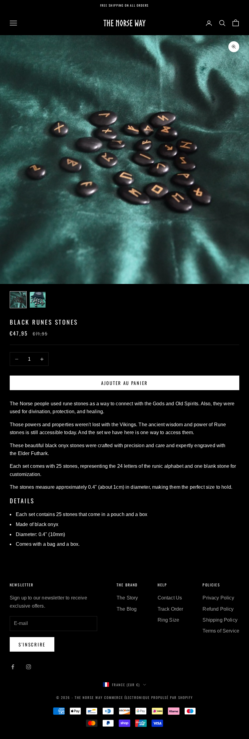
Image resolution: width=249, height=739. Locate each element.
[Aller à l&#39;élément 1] (18, 299)
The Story (127, 597)
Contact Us (170, 597)
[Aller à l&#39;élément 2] (37, 299)
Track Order (170, 609)
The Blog (127, 609)
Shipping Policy (220, 620)
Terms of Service (221, 630)
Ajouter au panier (124, 383)
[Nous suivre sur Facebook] (13, 667)
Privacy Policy (218, 597)
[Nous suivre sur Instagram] (29, 667)
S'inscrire (32, 644)
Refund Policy (218, 609)
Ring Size (168, 620)
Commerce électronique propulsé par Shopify (148, 697)
